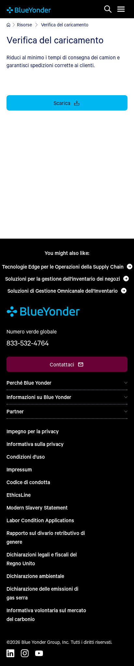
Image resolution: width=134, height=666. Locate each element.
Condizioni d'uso (26, 456)
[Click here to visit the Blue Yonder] (8, 25)
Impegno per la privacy (33, 431)
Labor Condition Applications (40, 520)
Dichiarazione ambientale (35, 575)
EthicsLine (19, 494)
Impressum (19, 469)
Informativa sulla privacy (35, 443)
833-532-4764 (28, 343)
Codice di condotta (28, 482)
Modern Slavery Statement (37, 507)
